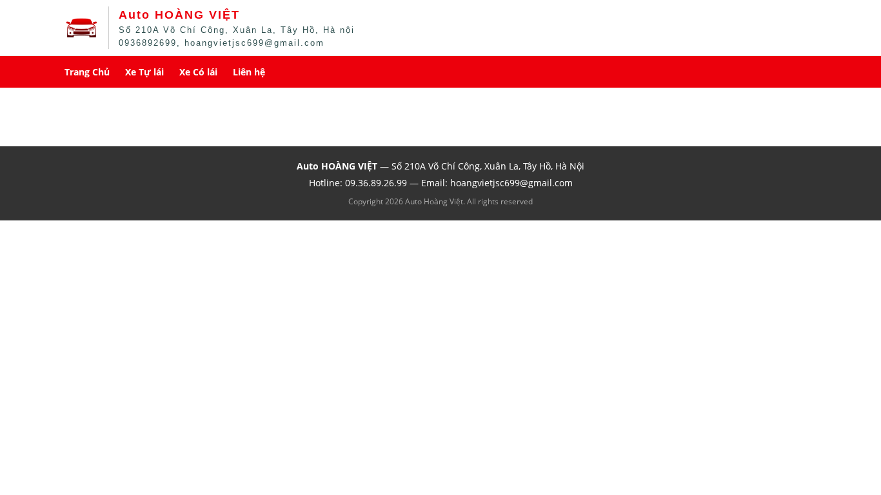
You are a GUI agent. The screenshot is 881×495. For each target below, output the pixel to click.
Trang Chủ (87, 72)
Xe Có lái (198, 72)
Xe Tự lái (144, 72)
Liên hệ (249, 72)
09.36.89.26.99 (376, 183)
